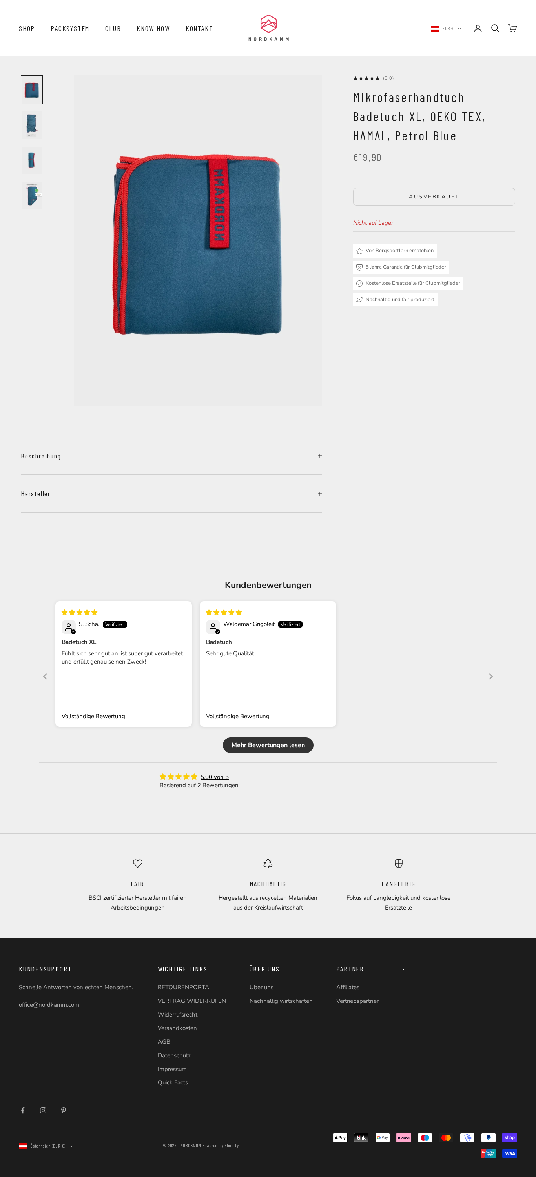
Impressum (172, 1069)
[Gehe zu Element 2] (32, 125)
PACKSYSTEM (70, 28)
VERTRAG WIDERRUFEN (192, 1001)
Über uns (261, 987)
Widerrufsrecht (177, 1015)
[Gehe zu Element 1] (32, 89)
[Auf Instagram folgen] (43, 1110)
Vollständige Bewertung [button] (93, 716)
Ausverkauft (434, 196)
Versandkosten (177, 1028)
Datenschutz (174, 1055)
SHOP (27, 28)
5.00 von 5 (215, 777)
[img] (79, 613)
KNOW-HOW (153, 28)
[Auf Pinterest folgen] (63, 1110)
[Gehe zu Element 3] (32, 160)
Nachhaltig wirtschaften (281, 1001)
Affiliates (347, 987)
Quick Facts (173, 1082)
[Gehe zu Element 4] (32, 195)
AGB (164, 1042)
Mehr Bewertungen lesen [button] (268, 745)
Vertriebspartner (357, 1001)
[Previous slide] (45, 676)
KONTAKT (199, 28)
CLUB (113, 28)
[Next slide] (491, 676)
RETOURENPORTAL (185, 987)
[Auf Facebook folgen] (23, 1110)
